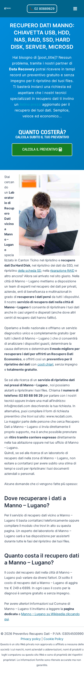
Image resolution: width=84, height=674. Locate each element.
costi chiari (45, 364)
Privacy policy (31, 639)
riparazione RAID (62, 271)
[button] (42, 9)
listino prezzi (30, 104)
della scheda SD (29, 271)
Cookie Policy (53, 639)
